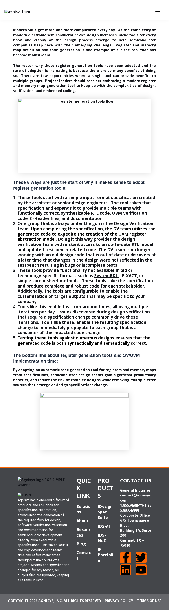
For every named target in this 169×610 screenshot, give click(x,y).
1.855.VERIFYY (131, 505)
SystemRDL (106, 275)
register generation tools (79, 65)
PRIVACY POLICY (119, 600)
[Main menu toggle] (158, 11)
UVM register (132, 234)
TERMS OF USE (149, 600)
